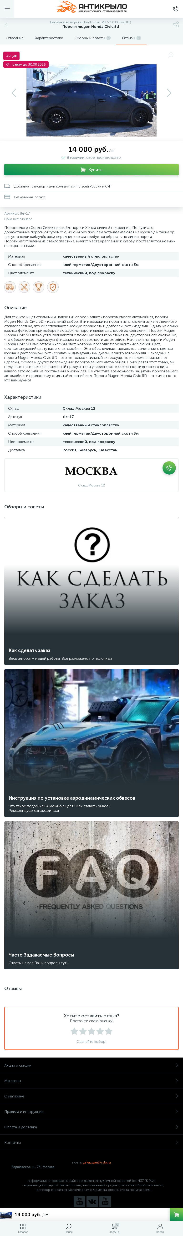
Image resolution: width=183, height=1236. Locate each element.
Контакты (12, 1142)
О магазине (14, 1096)
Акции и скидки (17, 1065)
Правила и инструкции (24, 1111)
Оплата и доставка (20, 1127)
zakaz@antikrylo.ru (97, 1162)
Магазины (12, 1080)
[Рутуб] (105, 1201)
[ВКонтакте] (92, 1201)
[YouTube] (79, 1201)
